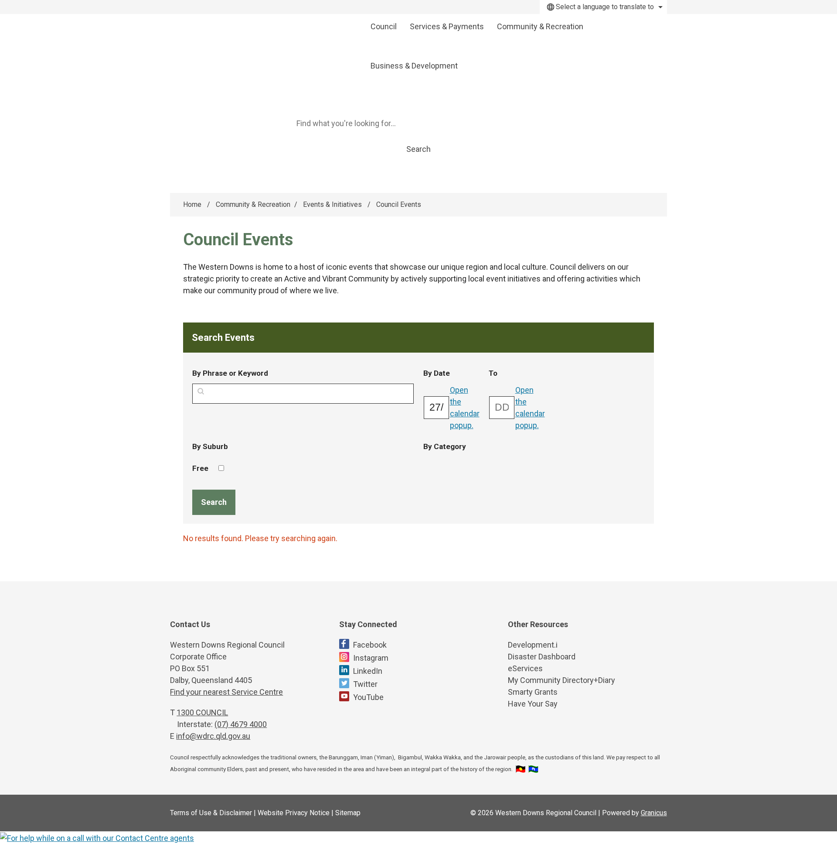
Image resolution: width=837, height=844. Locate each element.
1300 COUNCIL (202, 712)
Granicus (654, 813)
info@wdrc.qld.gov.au (213, 736)
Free (200, 468)
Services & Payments (447, 26)
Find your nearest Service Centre (226, 691)
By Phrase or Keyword (230, 373)
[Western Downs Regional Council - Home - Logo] (264, 47)
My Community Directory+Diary (561, 680)
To (515, 372)
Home (192, 204)
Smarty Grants (533, 691)
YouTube (368, 697)
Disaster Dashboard (541, 656)
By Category (444, 446)
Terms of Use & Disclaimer (211, 813)
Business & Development (414, 65)
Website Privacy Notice (294, 813)
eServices (525, 668)
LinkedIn (367, 671)
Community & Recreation (540, 26)
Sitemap (348, 813)
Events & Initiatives (333, 204)
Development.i (533, 644)
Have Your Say (533, 703)
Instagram (370, 657)
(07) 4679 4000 (240, 724)
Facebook (370, 644)
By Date (451, 372)
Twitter (365, 684)
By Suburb (210, 446)
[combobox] (603, 7)
